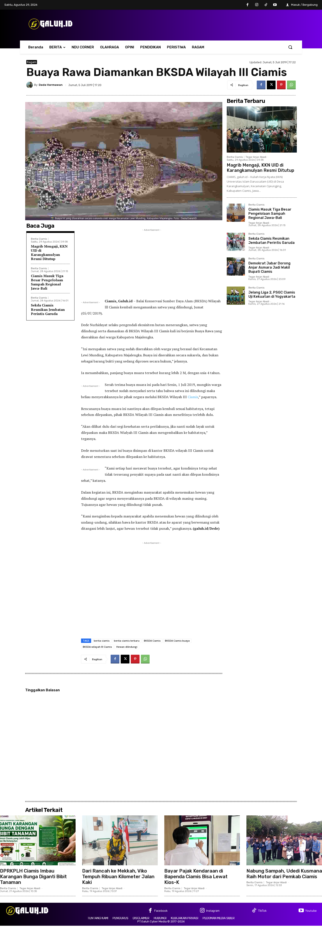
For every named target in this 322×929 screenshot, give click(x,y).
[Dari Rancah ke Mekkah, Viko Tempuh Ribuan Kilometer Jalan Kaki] (120, 840)
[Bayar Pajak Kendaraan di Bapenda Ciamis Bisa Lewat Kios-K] (202, 840)
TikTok (262, 910)
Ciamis (193, 396)
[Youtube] (275, 5)
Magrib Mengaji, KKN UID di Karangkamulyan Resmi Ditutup (49, 252)
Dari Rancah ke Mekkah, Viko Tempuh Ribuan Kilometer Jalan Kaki (118, 876)
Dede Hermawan (51, 84)
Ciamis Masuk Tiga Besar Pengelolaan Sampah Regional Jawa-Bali (47, 282)
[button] (290, 47)
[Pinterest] (281, 85)
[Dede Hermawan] (30, 85)
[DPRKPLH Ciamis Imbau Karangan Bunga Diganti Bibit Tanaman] (38, 840)
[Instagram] (256, 5)
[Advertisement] (151, 263)
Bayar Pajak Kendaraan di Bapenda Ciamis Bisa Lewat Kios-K (196, 876)
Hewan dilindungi (126, 646)
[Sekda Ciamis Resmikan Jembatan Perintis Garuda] (236, 242)
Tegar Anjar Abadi (256, 157)
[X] (271, 85)
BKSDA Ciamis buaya (177, 640)
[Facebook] (247, 5)
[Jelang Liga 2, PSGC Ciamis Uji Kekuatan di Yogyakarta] (236, 296)
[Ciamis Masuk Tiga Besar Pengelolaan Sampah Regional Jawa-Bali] (236, 213)
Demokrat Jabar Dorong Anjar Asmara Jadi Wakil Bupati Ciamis (269, 267)
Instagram (212, 910)
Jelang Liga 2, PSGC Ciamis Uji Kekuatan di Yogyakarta (271, 294)
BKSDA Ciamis (152, 640)
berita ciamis (102, 640)
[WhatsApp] (291, 85)
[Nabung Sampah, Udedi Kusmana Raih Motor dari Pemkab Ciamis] (284, 840)
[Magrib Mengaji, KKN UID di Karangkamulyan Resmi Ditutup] (262, 129)
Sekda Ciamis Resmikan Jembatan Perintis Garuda (48, 309)
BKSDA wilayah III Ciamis (97, 646)
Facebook (161, 910)
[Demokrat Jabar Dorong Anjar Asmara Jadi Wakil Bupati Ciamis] (236, 266)
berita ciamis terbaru (127, 640)
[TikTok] (266, 5)
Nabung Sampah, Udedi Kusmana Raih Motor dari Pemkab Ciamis (284, 874)
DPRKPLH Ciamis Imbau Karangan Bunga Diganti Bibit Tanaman (33, 876)
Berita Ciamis (39, 239)
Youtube (311, 910)
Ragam (31, 62)
